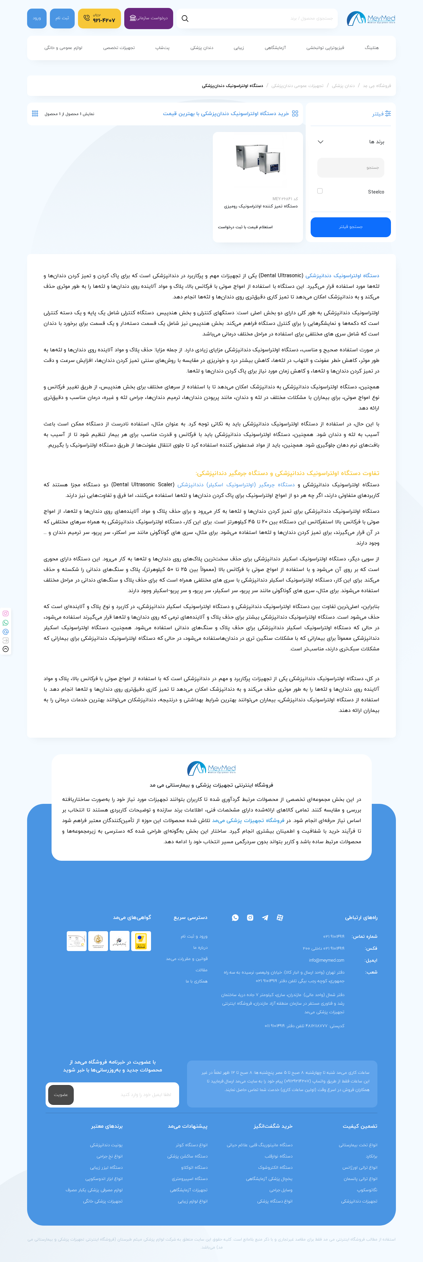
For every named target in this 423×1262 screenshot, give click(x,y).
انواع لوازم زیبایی (193, 1201)
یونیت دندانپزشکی (106, 1145)
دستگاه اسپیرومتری (190, 1179)
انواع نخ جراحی (109, 1156)
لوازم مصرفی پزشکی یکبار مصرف (94, 1190)
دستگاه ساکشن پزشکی (187, 1156)
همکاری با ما (197, 981)
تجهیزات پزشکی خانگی (103, 1201)
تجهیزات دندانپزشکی (359, 1201)
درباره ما (200, 948)
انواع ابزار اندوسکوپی (104, 1179)
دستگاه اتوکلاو (194, 1168)
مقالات (202, 970)
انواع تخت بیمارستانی (358, 1145)
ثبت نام (62, 18)
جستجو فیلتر (351, 227)
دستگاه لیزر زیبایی (106, 1168)
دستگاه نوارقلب (278, 1156)
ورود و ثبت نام (194, 936)
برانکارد (371, 1156)
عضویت (61, 1095)
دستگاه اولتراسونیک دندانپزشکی (342, 276)
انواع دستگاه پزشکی (274, 1201)
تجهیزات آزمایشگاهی (189, 1190)
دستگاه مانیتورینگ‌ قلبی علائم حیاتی (259, 1145)
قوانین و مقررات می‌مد (187, 959)
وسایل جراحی (280, 1190)
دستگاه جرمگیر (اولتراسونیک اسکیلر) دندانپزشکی (236, 485)
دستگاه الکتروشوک (275, 1168)
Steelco (376, 192)
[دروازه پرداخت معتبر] (141, 940)
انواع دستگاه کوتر (192, 1145)
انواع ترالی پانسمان (360, 1179)
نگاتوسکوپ (367, 1190)
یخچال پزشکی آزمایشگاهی (269, 1179)
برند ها (376, 142)
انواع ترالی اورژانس (359, 1168)
